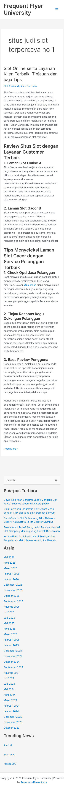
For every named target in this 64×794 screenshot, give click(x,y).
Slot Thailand (11, 86)
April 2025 (9, 628)
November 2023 (13, 722)
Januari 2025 (11, 645)
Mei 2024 (9, 689)
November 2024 (13, 656)
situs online (29, 284)
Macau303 (10, 763)
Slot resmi (9, 754)
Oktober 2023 (12, 727)
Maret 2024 (10, 700)
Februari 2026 (12, 573)
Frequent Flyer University (23, 9)
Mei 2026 (9, 557)
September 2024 (13, 667)
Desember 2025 (13, 584)
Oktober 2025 (11, 595)
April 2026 (9, 562)
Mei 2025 (9, 623)
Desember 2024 (13, 650)
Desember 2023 (13, 716)
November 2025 (13, 590)
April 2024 (9, 694)
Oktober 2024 (12, 661)
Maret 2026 (10, 568)
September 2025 (13, 601)
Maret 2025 (10, 634)
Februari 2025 (12, 639)
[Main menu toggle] (57, 9)
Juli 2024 (9, 678)
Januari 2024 (11, 711)
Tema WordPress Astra (34, 782)
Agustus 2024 (12, 672)
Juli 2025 (9, 612)
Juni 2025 (9, 617)
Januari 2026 (11, 579)
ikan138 (8, 745)
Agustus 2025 (12, 606)
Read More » (11, 449)
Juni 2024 (9, 683)
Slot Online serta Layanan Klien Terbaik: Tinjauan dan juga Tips (31, 74)
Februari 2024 (12, 705)
